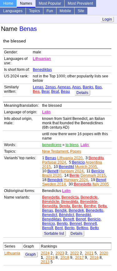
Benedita (96, 158)
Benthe (90, 206)
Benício (97, 171)
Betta (102, 206)
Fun (49, 11)
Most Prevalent (80, 3)
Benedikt (66, 167)
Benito (62, 223)
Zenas (50, 87)
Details (82, 93)
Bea (36, 91)
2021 (89, 253)
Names (26, 3)
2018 (65, 257)
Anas (76, 87)
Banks (88, 87)
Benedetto (94, 210)
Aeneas (64, 87)
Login (107, 19)
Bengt (101, 180)
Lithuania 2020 (70, 158)
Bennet (76, 223)
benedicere (51, 145)
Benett (52, 171)
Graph (30, 254)
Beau (65, 91)
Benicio (78, 162)
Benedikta (69, 202)
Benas (50, 158)
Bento (70, 228)
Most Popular (50, 3)
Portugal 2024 (54, 162)
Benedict (49, 215)
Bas (98, 87)
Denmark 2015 (93, 175)
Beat (55, 91)
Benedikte (88, 202)
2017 (79, 257)
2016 (94, 257)
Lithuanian (42, 59)
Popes (75, 151)
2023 (60, 253)
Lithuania (12, 253)
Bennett (90, 223)
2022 (74, 253)
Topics (34, 11)
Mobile (65, 11)
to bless (72, 145)
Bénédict (66, 215)
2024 (45, 253)
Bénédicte (50, 202)
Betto (94, 228)
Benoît (47, 228)
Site (81, 11)
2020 (104, 253)
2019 (50, 257)
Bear (45, 91)
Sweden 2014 (54, 184)
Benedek (55, 180)
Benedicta (70, 197)
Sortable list (54, 233)
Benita (64, 206)
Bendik (61, 210)
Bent (59, 228)
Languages (12, 11)
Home (8, 3)
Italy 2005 (100, 184)
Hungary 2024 (71, 171)
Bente (75, 175)
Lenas (38, 87)
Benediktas (42, 69)
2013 (45, 262)
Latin (46, 112)
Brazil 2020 (51, 175)
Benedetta (82, 184)
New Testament (55, 151)
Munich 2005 (86, 167)
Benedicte (89, 197)
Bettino (82, 228)
